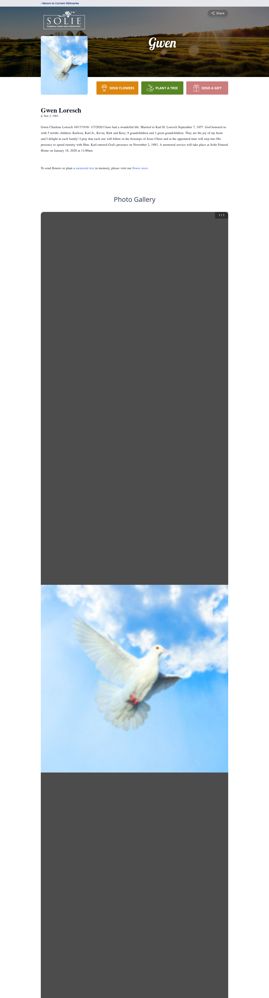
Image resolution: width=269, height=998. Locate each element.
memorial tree (85, 168)
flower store (140, 168)
